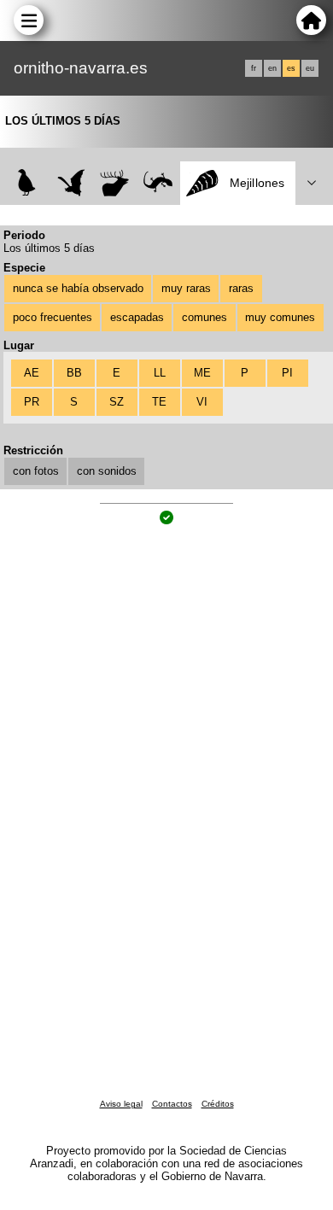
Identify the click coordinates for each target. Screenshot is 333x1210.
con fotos (36, 471)
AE (31, 372)
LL (160, 372)
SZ (116, 401)
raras (241, 288)
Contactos (172, 1103)
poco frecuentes (52, 317)
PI (287, 372)
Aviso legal (121, 1103)
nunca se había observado (78, 288)
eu (310, 68)
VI (201, 401)
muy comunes (280, 317)
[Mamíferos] (115, 183)
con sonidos (107, 471)
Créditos (218, 1103)
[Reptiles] (158, 183)
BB (74, 372)
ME (202, 372)
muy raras (186, 288)
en (272, 68)
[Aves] (27, 183)
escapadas (137, 317)
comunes (204, 317)
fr (253, 68)
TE (159, 401)
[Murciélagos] (71, 183)
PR (31, 401)
